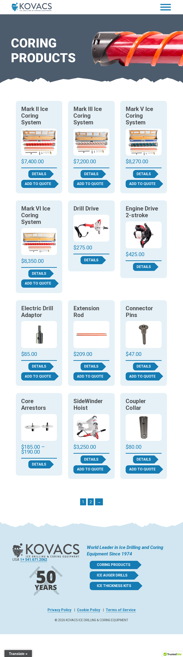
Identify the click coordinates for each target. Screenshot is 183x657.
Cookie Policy (88, 610)
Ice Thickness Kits (114, 586)
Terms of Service (121, 610)
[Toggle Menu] (165, 7)
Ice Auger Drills (112, 575)
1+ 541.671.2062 (33, 559)
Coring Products (113, 565)
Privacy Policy (59, 610)
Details (39, 174)
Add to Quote (38, 184)
